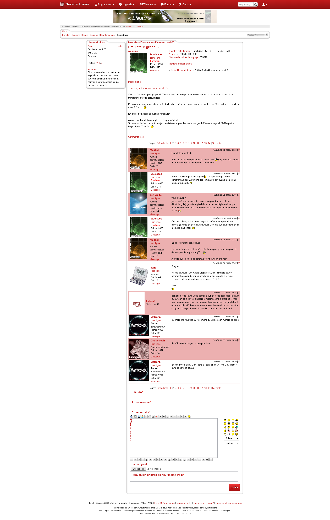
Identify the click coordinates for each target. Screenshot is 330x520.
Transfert (66, 35)
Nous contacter (184, 503)
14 (209, 143)
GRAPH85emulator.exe (182, 70)
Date (120, 46)
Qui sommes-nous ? (204, 503)
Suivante (216, 143)
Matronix (156, 316)
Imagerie (76, 35)
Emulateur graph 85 (97, 49)
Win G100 (92, 53)
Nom (90, 46)
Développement (107, 35)
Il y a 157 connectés (164, 503)
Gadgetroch (158, 340)
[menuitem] (104, 4)
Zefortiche (156, 195)
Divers (85, 35)
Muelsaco (156, 54)
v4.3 (104, 503)
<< (97, 62)
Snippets (94, 35)
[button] (104, 4)
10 (194, 143)
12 (201, 143)
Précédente (162, 143)
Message (154, 70)
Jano (153, 267)
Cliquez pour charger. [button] (135, 26)
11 (198, 143)
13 (205, 143)
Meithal (154, 150)
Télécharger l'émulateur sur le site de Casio (149, 88)
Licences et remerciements (229, 503)
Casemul (92, 56)
